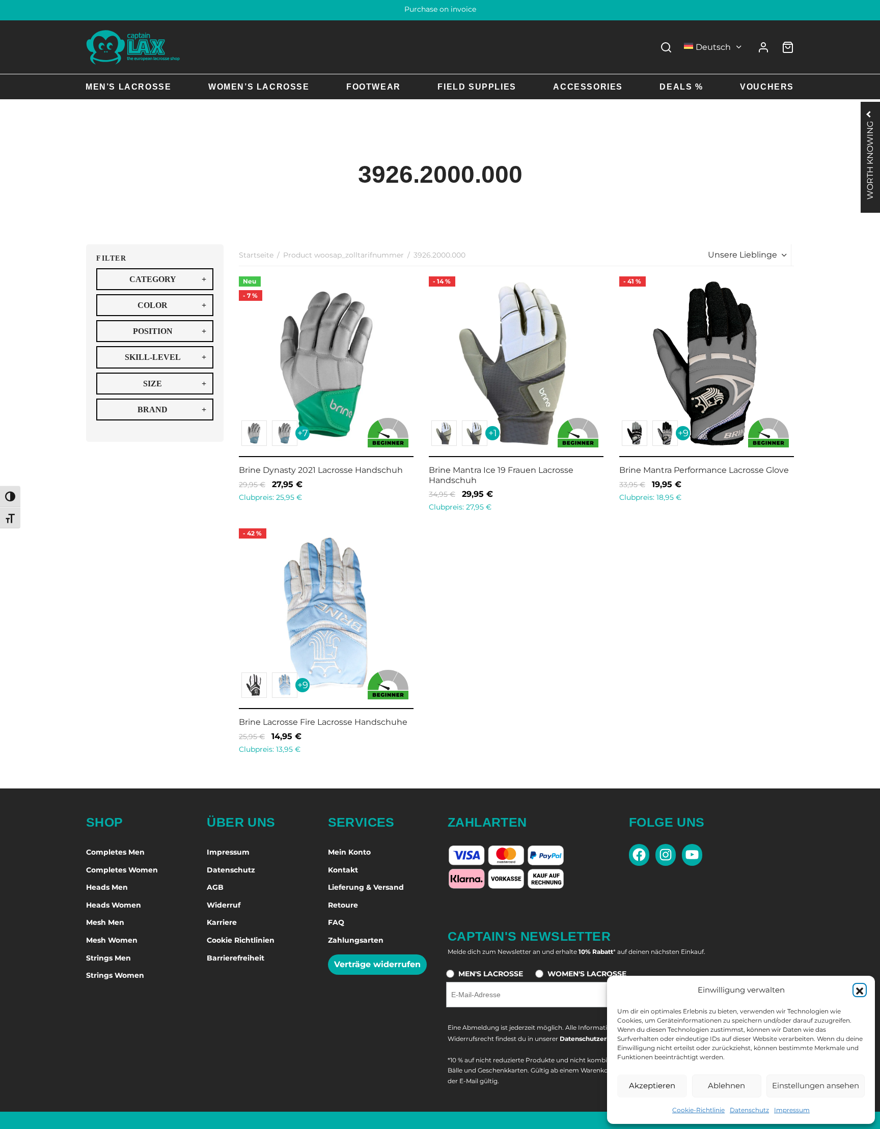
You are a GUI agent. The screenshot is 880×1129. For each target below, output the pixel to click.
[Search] (666, 47)
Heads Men (107, 887)
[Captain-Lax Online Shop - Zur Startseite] (133, 47)
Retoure (343, 905)
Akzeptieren (652, 1085)
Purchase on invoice (440, 9)
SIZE (174, 383)
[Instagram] (665, 854)
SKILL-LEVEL (166, 357)
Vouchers (767, 86)
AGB (215, 887)
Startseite (256, 255)
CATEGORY (168, 279)
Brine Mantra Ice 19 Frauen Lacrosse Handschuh (501, 475)
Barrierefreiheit (235, 958)
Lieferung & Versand (366, 887)
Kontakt (343, 869)
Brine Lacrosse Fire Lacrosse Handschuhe (323, 722)
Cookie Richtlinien (240, 940)
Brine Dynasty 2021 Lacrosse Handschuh (321, 470)
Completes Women (122, 869)
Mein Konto (349, 852)
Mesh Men (105, 922)
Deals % (681, 86)
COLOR (172, 305)
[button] (860, 990)
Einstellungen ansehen (815, 1085)
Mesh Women (112, 940)
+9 (682, 433)
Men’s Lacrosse (128, 86)
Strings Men (108, 958)
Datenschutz (749, 1110)
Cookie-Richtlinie (698, 1110)
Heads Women (113, 905)
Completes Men (115, 852)
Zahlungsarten (355, 940)
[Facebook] (639, 854)
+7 (302, 433)
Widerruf (223, 905)
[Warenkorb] (788, 47)
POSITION (170, 331)
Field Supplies (476, 86)
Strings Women (115, 975)
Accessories (588, 86)
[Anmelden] (763, 47)
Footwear (373, 86)
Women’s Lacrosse (259, 86)
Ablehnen (726, 1085)
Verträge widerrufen (377, 964)
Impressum (792, 1110)
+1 (492, 433)
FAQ (336, 922)
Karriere (222, 922)
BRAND (172, 409)
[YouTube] (692, 854)
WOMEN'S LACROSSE (586, 973)
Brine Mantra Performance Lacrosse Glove (704, 470)
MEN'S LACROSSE (490, 973)
